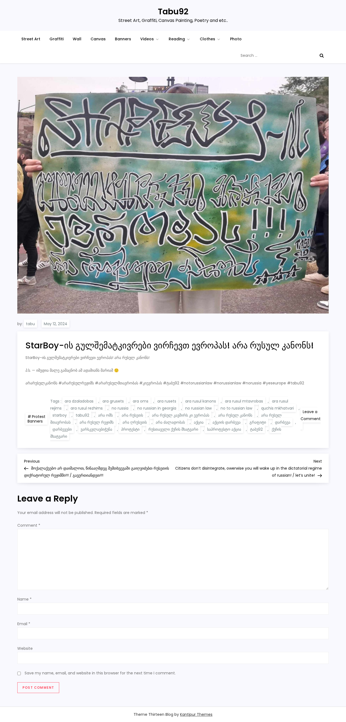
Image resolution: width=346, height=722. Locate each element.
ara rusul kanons (200, 401)
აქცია (199, 422)
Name (24, 599)
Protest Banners (36, 419)
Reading (177, 39)
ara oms (140, 401)
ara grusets (113, 401)
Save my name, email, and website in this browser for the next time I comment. (100, 673)
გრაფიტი (257, 422)
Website (25, 648)
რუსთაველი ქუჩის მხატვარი (173, 429)
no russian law (198, 408)
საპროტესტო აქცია (224, 429)
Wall (77, 39)
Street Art (30, 39)
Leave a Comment (311, 419)
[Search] (322, 55)
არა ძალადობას (170, 422)
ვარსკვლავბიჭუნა (96, 429)
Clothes (207, 39)
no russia (120, 408)
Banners (123, 39)
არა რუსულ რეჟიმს (96, 422)
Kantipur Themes (196, 714)
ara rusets (166, 401)
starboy (59, 415)
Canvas (98, 39)
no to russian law (236, 408)
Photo (236, 39)
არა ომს (105, 415)
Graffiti (56, 39)
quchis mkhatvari (277, 408)
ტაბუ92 (256, 429)
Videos (147, 39)
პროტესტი (130, 429)
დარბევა (282, 422)
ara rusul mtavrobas (244, 401)
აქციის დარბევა (226, 422)
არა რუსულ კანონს (235, 415)
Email (23, 624)
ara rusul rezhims (87, 408)
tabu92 (82, 415)
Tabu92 (173, 11)
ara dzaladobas (79, 401)
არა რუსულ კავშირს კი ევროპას (180, 415)
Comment (28, 525)
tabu (30, 324)
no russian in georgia (156, 408)
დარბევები (62, 429)
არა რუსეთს (132, 415)
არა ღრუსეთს (134, 422)
